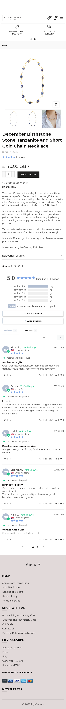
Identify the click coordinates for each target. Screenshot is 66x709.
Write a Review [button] (34, 313)
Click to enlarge (56, 105)
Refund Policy (9, 596)
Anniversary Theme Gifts (15, 583)
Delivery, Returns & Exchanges (18, 633)
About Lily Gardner (12, 647)
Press (5, 652)
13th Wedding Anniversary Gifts (19, 619)
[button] (57, 375)
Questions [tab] (28, 330)
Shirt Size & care (11, 587)
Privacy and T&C (11, 665)
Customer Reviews (12, 661)
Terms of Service (11, 600)
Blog (4, 656)
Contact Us (8, 628)
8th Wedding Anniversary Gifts (18, 615)
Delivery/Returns (13, 255)
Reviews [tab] (8, 330)
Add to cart (28, 174)
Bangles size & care (12, 592)
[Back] (4, 45)
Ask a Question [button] (34, 320)
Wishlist (50, 17)
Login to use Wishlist (16, 183)
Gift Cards (7, 624)
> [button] (43, 546)
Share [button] (8, 375)
